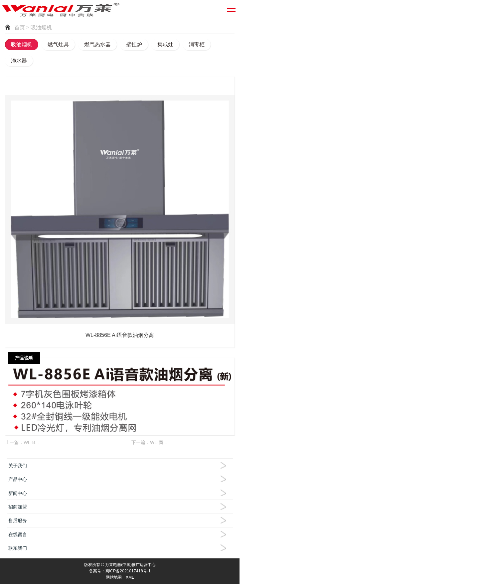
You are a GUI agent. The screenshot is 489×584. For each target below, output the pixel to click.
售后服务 (17, 520)
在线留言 (17, 534)
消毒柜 (197, 44)
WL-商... (158, 442)
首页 (19, 27)
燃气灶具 (58, 44)
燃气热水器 (97, 44)
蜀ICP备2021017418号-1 (128, 571)
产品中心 (17, 479)
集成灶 (165, 44)
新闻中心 (17, 493)
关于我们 (17, 465)
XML (130, 577)
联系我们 (17, 548)
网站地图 (114, 577)
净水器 (19, 61)
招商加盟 (17, 507)
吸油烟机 (21, 44)
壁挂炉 (134, 44)
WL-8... (31, 442)
